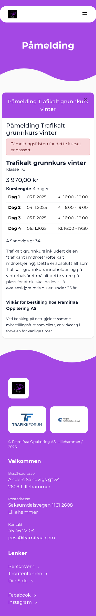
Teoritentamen (26, 573)
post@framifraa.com (31, 538)
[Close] (85, 100)
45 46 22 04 (21, 530)
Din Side (18, 581)
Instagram (20, 602)
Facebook (20, 595)
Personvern (22, 566)
